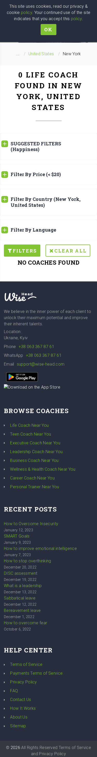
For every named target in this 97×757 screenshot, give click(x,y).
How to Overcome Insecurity (31, 523)
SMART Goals (17, 536)
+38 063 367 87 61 (36, 346)
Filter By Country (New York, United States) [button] (45, 202)
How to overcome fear (25, 622)
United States (41, 53)
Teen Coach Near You (30, 434)
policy (26, 12)
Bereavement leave (22, 610)
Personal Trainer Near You (34, 486)
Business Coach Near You (34, 460)
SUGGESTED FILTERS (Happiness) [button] (36, 146)
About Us (18, 717)
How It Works (23, 708)
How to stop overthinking (27, 560)
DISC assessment (21, 573)
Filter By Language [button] (33, 230)
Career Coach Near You (32, 478)
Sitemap (18, 725)
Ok (48, 29)
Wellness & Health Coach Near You (42, 469)
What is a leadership (23, 585)
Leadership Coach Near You (36, 451)
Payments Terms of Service (36, 673)
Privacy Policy (23, 682)
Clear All (70, 251)
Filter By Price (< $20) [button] (36, 174)
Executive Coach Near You (35, 442)
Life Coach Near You (29, 425)
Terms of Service (26, 664)
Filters (25, 251)
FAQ (14, 690)
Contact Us (20, 699)
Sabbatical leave (19, 598)
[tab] (48, 146)
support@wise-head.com (41, 364)
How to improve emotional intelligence (40, 548)
